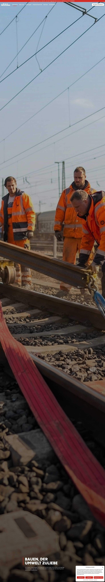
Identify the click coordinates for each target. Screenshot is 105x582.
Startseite (15, 4)
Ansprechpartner (37, 4)
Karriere (45, 4)
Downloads (52, 4)
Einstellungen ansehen (98, 577)
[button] (102, 567)
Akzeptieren (80, 577)
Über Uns (21, 4)
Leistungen (28, 4)
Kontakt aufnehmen (98, 4)
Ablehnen (89, 577)
